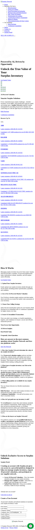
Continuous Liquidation (14, 26)
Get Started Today (6, 80)
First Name (4, 506)
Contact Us (7, 29)
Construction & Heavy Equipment (17, 17)
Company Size (5, 512)
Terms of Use (4, 527)
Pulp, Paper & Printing (14, 14)
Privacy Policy (14, 527)
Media (6, 27)
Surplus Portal (8, 32)
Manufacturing (12, 8)
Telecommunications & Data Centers (18, 21)
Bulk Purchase (12, 24)
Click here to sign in (6, 495)
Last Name (4, 508)
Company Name (5, 510)
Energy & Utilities (13, 9)
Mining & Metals (13, 19)
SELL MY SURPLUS (7, 35)
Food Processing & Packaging (16, 11)
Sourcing (6, 30)
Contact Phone (5, 516)
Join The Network (6, 346)
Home (6, 4)
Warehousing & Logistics (15, 16)
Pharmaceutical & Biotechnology (17, 13)
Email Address (5, 514)
